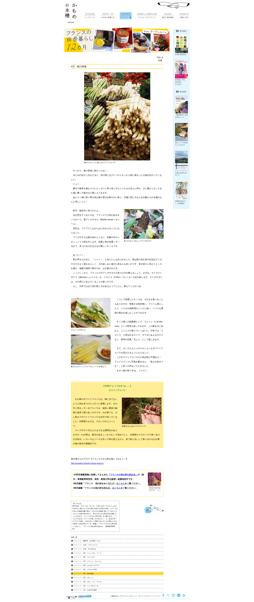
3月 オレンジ (83, 578)
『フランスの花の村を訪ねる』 (123, 474)
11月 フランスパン (85, 545)
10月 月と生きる (84, 549)
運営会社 (114, 596)
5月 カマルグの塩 (85, 569)
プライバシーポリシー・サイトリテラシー (136, 596)
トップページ (90, 15)
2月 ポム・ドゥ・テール (87, 582)
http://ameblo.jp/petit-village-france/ (87, 463)
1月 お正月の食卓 (85, 590)
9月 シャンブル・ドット (87, 553)
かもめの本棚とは (108, 15)
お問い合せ (184, 15)
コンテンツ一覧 (126, 15)
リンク (156, 596)
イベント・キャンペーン (147, 15)
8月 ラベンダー (84, 557)
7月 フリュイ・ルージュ (87, 561)
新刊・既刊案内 (168, 15)
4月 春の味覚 (83, 573)
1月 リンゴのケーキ (85, 586)
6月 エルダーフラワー (86, 565)
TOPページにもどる (79, 596)
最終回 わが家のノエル (87, 541)
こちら (122, 483)
